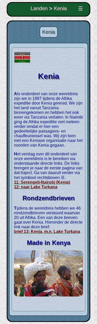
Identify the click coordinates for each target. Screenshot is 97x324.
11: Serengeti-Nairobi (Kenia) (42, 182)
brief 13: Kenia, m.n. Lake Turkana (47, 231)
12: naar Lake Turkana (35, 187)
